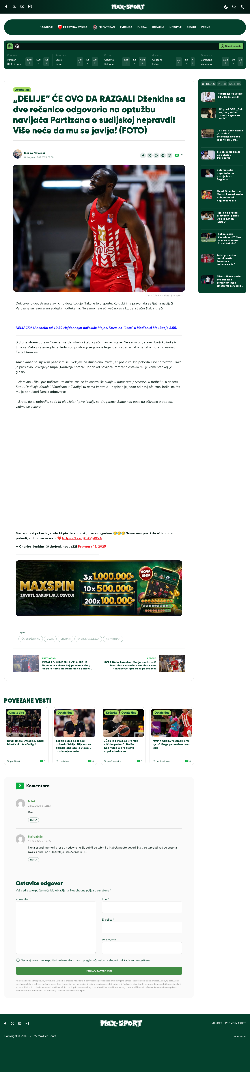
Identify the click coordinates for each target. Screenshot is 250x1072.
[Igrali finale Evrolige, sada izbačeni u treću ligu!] (26, 723)
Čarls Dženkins (30, 638)
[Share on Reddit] (163, 155)
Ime (105, 899)
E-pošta (108, 920)
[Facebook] (6, 6)
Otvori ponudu (233, 46)
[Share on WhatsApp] (156, 155)
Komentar (23, 899)
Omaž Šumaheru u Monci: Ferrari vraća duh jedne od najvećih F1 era (230, 196)
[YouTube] (22, 6)
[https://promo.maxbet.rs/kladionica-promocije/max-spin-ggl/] (99, 588)
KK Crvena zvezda (88, 638)
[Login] (243, 7)
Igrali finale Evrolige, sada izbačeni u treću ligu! (25, 742)
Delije (50, 638)
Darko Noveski (34, 153)
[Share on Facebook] (143, 155)
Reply (33, 819)
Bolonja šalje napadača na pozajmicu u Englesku (225, 174)
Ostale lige (22, 90)
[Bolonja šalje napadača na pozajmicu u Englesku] (207, 173)
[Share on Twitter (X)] (150, 155)
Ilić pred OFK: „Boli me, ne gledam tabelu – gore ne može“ (230, 114)
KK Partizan (113, 638)
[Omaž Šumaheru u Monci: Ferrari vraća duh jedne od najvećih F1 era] (207, 194)
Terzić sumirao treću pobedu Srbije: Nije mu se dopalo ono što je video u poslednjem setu (73, 746)
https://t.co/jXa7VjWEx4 (82, 538)
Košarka (111, 713)
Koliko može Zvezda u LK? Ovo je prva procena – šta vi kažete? (229, 238)
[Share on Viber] (169, 155)
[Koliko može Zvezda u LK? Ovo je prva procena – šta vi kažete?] (208, 237)
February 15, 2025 (92, 546)
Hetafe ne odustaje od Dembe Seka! (230, 95)
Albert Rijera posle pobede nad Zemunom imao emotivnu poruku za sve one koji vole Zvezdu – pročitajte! (230, 284)
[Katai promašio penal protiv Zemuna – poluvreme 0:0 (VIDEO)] (207, 258)
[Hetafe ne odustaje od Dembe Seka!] (208, 97)
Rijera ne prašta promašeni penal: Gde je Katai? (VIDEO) (228, 217)
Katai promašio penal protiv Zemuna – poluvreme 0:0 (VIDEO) (226, 261)
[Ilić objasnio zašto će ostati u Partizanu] (208, 154)
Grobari (65, 638)
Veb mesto (109, 940)
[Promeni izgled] (226, 7)
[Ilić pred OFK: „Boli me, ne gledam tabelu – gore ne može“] (208, 113)
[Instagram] (30, 6)
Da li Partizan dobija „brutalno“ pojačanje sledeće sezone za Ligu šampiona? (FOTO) (230, 136)
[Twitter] (14, 6)
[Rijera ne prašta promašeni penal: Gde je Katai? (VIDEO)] (207, 215)
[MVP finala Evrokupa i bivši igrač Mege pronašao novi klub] (171, 723)
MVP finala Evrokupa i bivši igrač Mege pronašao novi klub (171, 744)
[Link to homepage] (128, 7)
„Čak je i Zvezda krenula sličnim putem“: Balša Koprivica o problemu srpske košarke (121, 746)
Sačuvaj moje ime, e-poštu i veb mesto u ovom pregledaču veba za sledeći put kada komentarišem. (85, 960)
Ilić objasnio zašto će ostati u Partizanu (228, 155)
